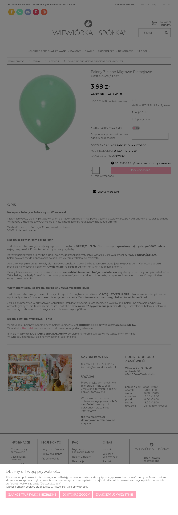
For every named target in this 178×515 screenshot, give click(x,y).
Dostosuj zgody (76, 494)
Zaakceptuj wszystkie (114, 494)
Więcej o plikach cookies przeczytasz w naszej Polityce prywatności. (47, 486)
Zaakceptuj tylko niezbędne (32, 494)
